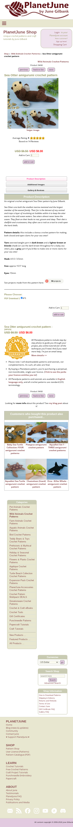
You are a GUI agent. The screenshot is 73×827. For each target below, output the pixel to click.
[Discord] (63, 810)
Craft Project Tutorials (17, 772)
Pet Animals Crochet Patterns (20, 508)
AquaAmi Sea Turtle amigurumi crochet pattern (15, 484)
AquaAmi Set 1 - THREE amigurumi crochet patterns (57, 447)
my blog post (55, 403)
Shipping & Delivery (47, 698)
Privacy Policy (13, 799)
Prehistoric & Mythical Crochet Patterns (20, 547)
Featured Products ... (20, 639)
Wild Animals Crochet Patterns (25, 53)
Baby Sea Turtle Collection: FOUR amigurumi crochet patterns (15, 449)
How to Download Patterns (50, 695)
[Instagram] (36, 810)
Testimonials (12, 793)
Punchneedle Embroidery (19, 775)
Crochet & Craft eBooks (21, 608)
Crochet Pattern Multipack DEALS (18, 595)
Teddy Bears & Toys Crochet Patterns (20, 540)
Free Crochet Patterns (17, 769)
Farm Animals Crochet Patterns (20, 522)
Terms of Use (44, 704)
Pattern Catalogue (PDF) (18, 754)
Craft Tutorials (16, 629)
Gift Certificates (17, 616)
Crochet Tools (16, 612)
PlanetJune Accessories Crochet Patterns (21, 588)
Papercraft (11, 778)
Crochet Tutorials (14, 766)
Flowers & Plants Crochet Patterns (22, 561)
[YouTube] (45, 810)
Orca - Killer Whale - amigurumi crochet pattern (57, 484)
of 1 (24, 298)
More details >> (39, 355)
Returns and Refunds (48, 701)
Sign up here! (61, 41)
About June (11, 790)
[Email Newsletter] (10, 810)
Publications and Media (18, 802)
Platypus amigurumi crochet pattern (36, 446)
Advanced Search (52, 683)
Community (12, 730)
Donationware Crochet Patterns (20, 602)
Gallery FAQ (44, 712)
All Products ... (17, 643)
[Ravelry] (54, 810)
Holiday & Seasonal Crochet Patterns (19, 554)
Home (9, 724)
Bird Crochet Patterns (20, 534)
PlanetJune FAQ (14, 796)
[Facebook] (27, 810)
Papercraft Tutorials (19, 624)
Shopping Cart (60, 44)
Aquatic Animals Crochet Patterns (22, 529)
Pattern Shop (12, 748)
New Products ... (18, 635)
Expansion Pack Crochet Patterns (22, 581)
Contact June (44, 706)
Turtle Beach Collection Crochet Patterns (21, 575)
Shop (6, 53)
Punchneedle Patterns (20, 620)
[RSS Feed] (19, 810)
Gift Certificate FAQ (47, 709)
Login (57, 32)
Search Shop (52, 671)
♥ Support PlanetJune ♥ (17, 736)
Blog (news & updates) (17, 727)
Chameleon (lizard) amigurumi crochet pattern (36, 484)
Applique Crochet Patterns (18, 568)
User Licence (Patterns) (17, 751)
